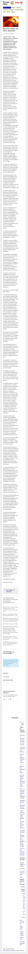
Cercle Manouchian (19, 9)
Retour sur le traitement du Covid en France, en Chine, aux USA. (22, 740)
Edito (4, 11)
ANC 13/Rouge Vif (22, 922)
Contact (18, 950)
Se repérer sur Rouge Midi (22, 943)
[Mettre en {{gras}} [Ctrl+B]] (4, 699)
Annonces (19, 7)
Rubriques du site (7, 7)
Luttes (21, 877)
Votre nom (5, 673)
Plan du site (5, 950)
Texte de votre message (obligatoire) (9, 692)
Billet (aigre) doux (21, 928)
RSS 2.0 (22, 950)
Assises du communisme (8, 9)
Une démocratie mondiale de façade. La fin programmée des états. (23, 793)
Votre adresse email (8, 680)
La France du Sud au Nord (22, 873)
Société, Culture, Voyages (22, 933)
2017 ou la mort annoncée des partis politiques (22, 851)
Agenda (13, 7)
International (23, 868)
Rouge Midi (6, 3)
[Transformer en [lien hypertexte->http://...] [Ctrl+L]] (8, 699)
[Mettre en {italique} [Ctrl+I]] (6, 699)
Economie (23, 917)
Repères (23, 886)
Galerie (8, 11)
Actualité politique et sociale (22, 864)
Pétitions (13, 11)
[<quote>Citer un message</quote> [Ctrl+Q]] (10, 699)
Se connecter (6, 676)
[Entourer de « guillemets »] (13, 699)
